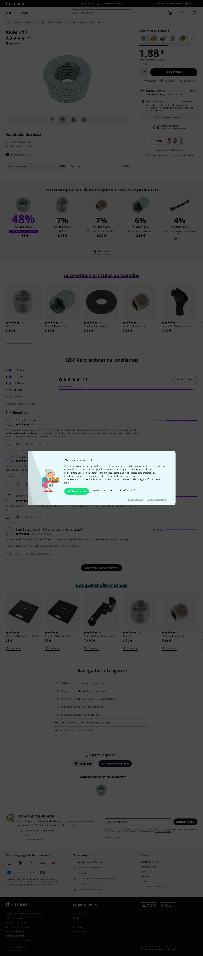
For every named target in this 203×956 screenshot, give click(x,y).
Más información (126, 490)
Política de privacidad (156, 499)
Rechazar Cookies (103, 490)
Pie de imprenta (135, 499)
